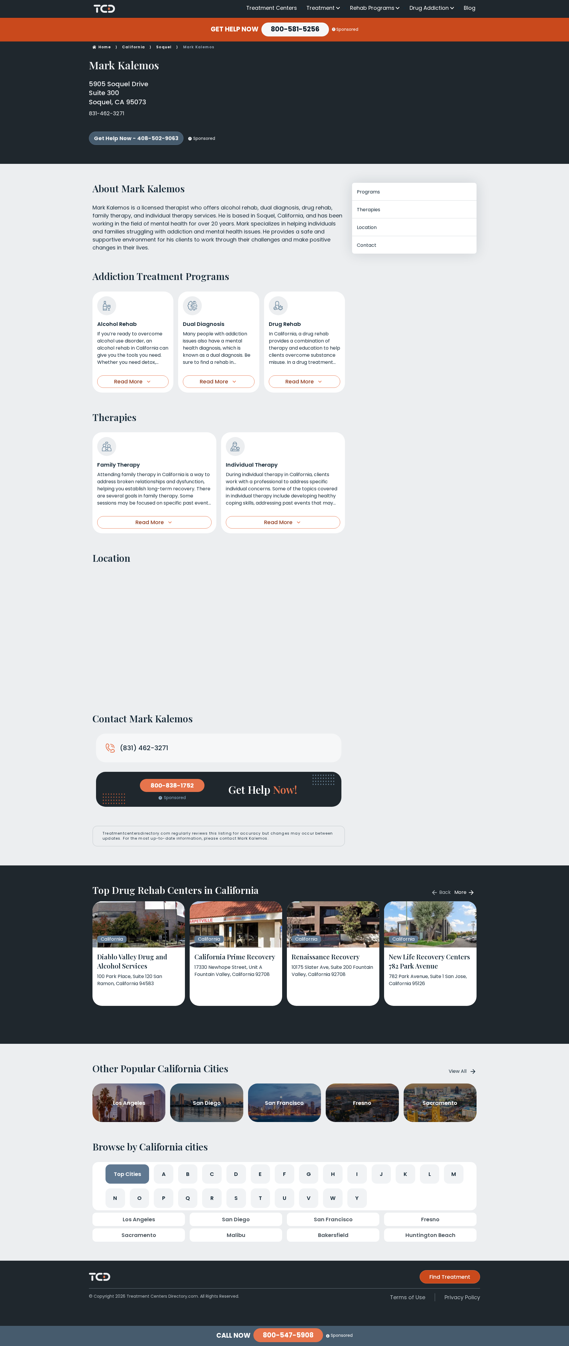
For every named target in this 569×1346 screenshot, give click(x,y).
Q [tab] (188, 1198)
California (133, 46)
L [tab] (430, 1174)
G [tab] (308, 1174)
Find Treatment (449, 1277)
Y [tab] (357, 1198)
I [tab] (357, 1174)
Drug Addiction (429, 8)
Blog (469, 8)
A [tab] (164, 1174)
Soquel (164, 46)
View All (457, 1071)
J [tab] (381, 1174)
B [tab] (187, 1174)
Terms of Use (407, 1297)
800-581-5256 (295, 29)
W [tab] (332, 1198)
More (461, 892)
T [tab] (260, 1198)
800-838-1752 (172, 785)
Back (444, 892)
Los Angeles (139, 1219)
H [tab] (333, 1174)
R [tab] (212, 1198)
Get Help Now (234, 29)
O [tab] (139, 1198)
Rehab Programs (372, 8)
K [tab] (405, 1174)
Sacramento (139, 1235)
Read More (128, 381)
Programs (368, 191)
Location (367, 227)
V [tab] (309, 1198)
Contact (366, 245)
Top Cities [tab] (127, 1174)
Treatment (320, 8)
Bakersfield (333, 1235)
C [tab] (212, 1174)
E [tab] (260, 1174)
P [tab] (163, 1198)
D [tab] (236, 1174)
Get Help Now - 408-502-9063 (136, 138)
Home (104, 46)
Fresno (430, 1219)
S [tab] (236, 1198)
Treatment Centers (271, 8)
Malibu (236, 1235)
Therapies (368, 209)
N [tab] (115, 1198)
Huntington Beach (430, 1235)
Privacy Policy (462, 1297)
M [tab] (453, 1174)
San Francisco (333, 1219)
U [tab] (284, 1198)
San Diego (236, 1219)
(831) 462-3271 (144, 748)
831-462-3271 (106, 113)
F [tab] (284, 1174)
